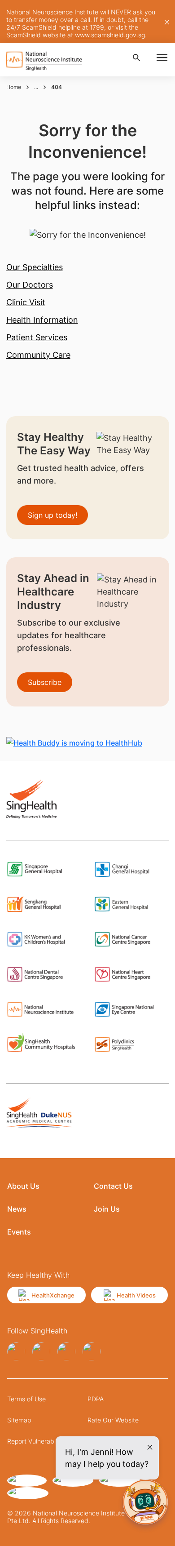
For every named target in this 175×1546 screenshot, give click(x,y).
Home (13, 87)
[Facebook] (16, 1351)
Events (19, 1231)
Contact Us (113, 1186)
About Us (23, 1186)
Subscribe (44, 682)
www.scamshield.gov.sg (110, 35)
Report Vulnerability (35, 1441)
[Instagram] (41, 1351)
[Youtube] (92, 1351)
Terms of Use (26, 1399)
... (36, 87)
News (16, 1208)
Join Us (107, 1208)
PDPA (96, 1399)
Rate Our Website (113, 1420)
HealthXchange (52, 1295)
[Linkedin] (66, 1351)
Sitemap (19, 1420)
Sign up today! (52, 515)
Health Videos (136, 1295)
